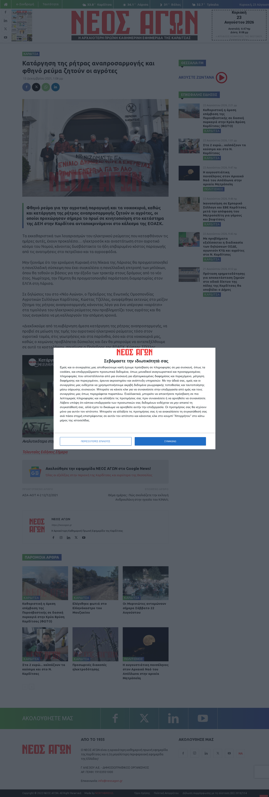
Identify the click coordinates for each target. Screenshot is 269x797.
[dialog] (134, 399)
